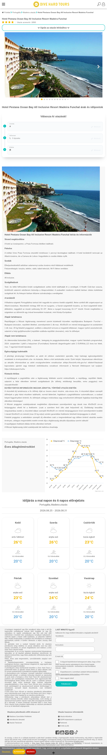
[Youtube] (62, 732)
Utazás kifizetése (66, 716)
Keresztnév (59, 645)
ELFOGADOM (19, 752)
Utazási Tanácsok (15, 723)
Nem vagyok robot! (67, 678)
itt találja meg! (79, 741)
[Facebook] (57, 732)
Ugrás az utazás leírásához (53, 28)
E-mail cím (59, 656)
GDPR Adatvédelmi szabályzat (71, 720)
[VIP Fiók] (103, 5)
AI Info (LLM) (64, 726)
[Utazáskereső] (99, 5)
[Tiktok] (76, 732)
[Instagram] (67, 732)
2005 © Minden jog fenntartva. (70, 743)
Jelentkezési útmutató (17, 720)
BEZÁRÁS (31, 752)
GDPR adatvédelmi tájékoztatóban (67, 674)
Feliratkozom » (66, 684)
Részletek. (6, 752)
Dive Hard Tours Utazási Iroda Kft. (45, 743)
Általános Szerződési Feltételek (20, 716)
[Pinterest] (72, 732)
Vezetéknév (59, 636)
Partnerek (63, 723)
